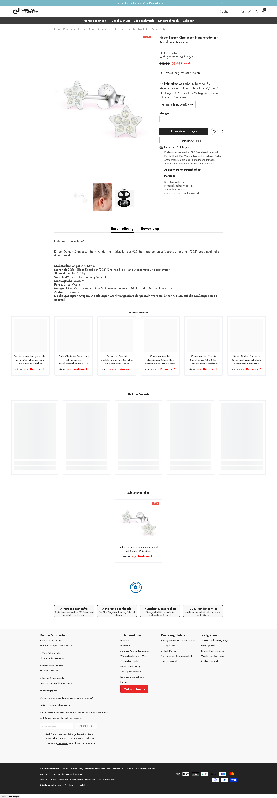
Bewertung (150, 228)
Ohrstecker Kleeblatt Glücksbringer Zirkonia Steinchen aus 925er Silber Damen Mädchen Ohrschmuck (117, 360)
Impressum (62, 743)
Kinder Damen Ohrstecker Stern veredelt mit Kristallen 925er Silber (138, 549)
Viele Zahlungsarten (51, 653)
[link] (35, 463)
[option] (102, 108)
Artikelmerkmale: (190, 91)
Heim (56, 29)
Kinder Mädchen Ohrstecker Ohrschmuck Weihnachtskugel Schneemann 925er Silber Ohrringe (246, 360)
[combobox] (229, 11)
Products (69, 29)
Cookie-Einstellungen (10, 796)
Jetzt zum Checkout (191, 140)
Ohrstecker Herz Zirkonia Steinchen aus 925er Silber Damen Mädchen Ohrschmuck (203, 360)
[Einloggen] (250, 11)
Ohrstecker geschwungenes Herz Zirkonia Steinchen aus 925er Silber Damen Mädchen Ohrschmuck (30, 360)
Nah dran (221, 3)
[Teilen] (220, 131)
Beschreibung (122, 228)
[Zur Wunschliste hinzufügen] (214, 131)
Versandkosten (190, 73)
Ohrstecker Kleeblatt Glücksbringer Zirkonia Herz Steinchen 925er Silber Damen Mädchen (160, 360)
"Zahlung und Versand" (72, 774)
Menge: (164, 113)
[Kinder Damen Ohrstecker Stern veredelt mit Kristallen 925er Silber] (138, 522)
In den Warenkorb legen (184, 131)
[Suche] (232, 11)
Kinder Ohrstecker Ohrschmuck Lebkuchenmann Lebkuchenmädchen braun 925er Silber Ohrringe (73, 360)
